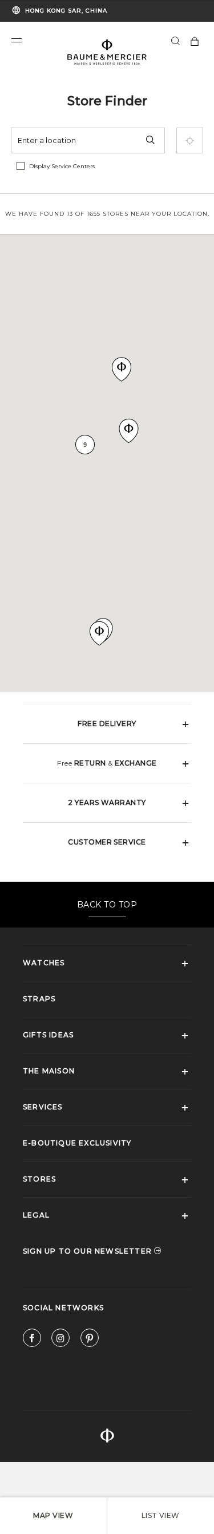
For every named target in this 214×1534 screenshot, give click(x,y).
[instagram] (60, 1340)
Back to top (107, 904)
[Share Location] (189, 140)
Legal (36, 1215)
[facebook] (32, 1340)
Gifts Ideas (48, 1034)
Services (43, 1107)
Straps (39, 998)
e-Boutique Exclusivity (77, 1143)
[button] (16, 40)
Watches (43, 962)
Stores (39, 1179)
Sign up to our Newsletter (88, 1251)
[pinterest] (89, 1340)
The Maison (49, 1071)
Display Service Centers (62, 166)
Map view (53, 1515)
